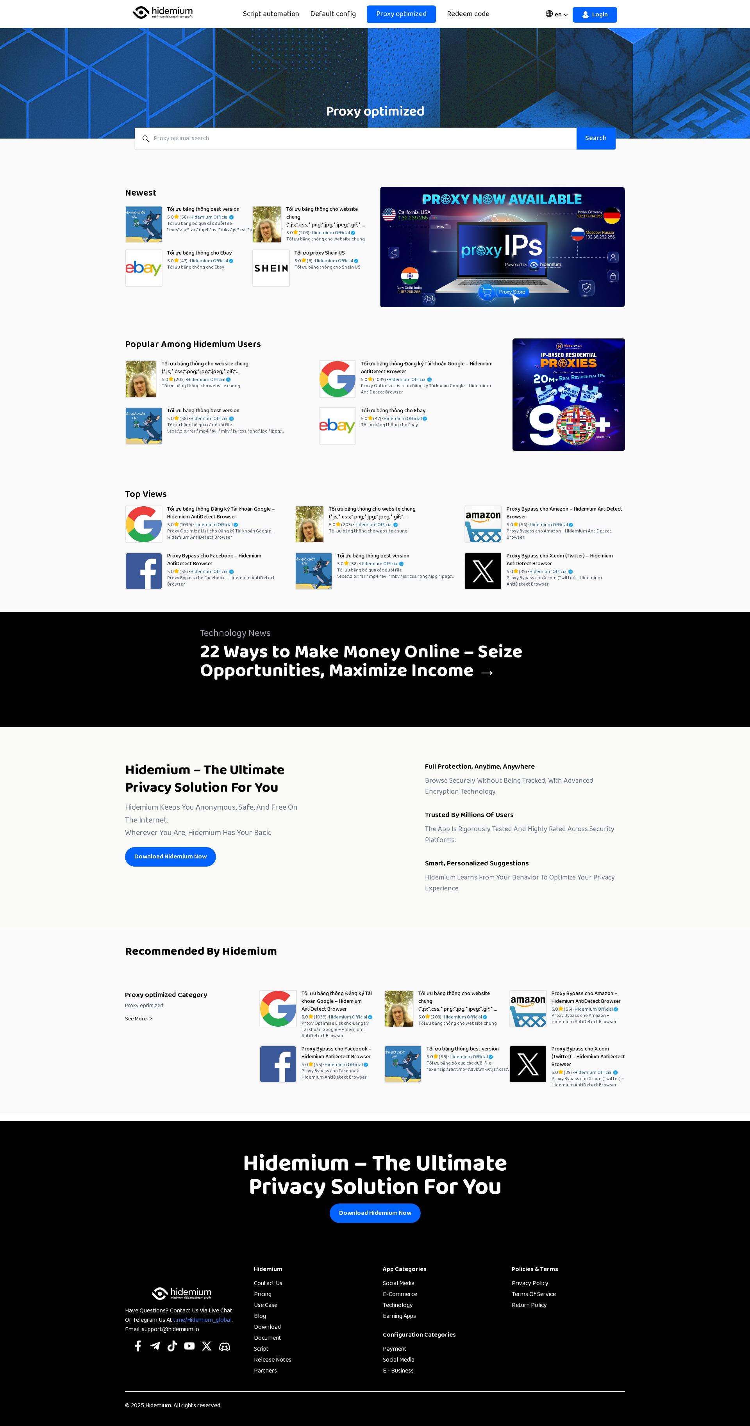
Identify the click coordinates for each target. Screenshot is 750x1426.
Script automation (271, 14)
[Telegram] (155, 1347)
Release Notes (272, 1360)
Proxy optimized (401, 14)
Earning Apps (399, 1316)
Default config (333, 14)
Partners (265, 1371)
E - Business (398, 1371)
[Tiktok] (172, 1347)
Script (261, 1349)
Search (596, 138)
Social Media (398, 1283)
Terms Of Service (534, 1294)
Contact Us (268, 1283)
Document (267, 1338)
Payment (395, 1349)
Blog (260, 1316)
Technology (398, 1305)
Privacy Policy (530, 1283)
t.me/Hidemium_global (202, 1320)
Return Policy (529, 1305)
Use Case (265, 1305)
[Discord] (224, 1347)
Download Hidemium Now (170, 857)
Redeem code (468, 14)
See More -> (138, 1019)
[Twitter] (206, 1347)
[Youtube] (189, 1347)
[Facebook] (137, 1347)
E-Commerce (400, 1294)
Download (267, 1327)
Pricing (262, 1294)
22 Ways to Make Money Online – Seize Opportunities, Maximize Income (361, 661)
